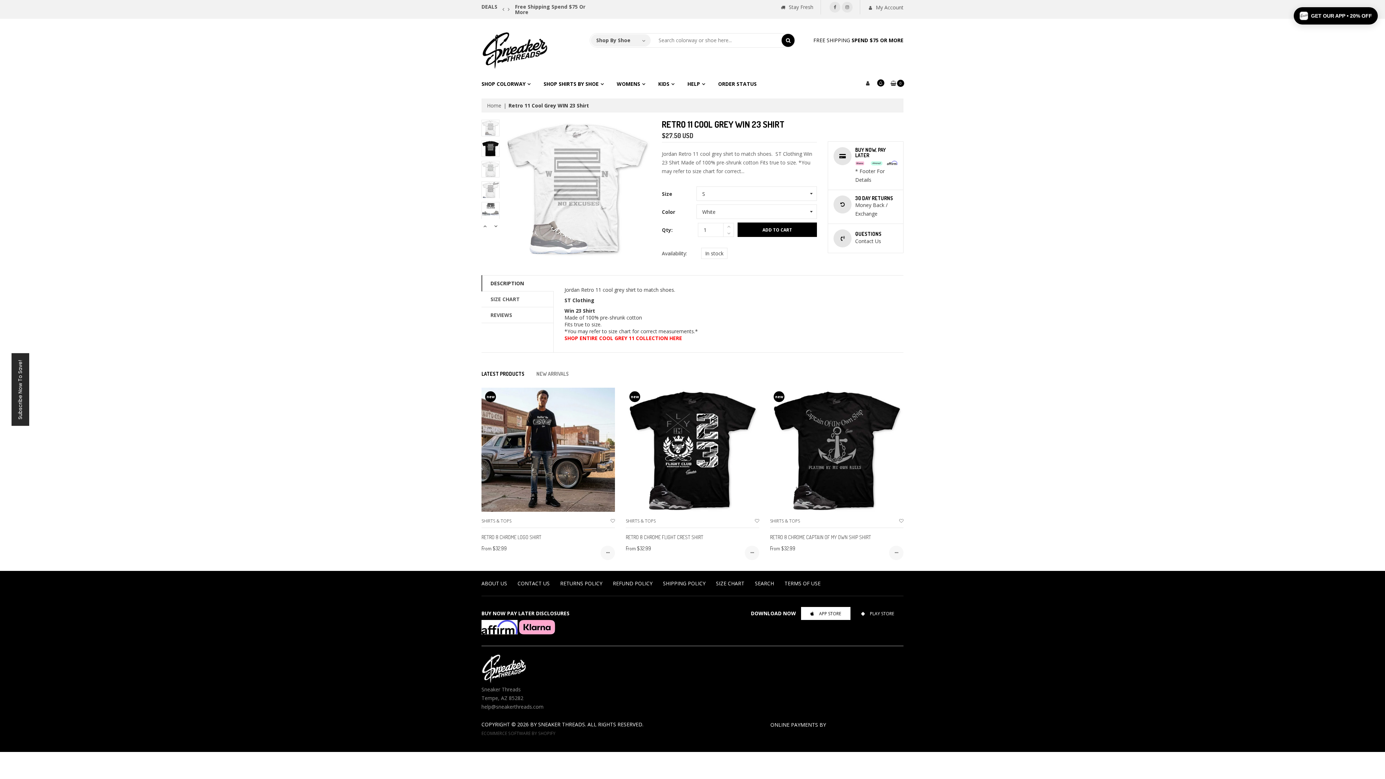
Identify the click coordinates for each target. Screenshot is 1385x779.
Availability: (674, 253)
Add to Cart (777, 230)
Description (507, 283)
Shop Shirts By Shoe (571, 83)
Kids (663, 83)
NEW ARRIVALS (552, 374)
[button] (1336, 16)
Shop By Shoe (613, 40)
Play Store (882, 614)
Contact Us (534, 583)
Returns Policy (581, 583)
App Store (830, 614)
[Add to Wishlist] (613, 521)
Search (764, 583)
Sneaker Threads (561, 724)
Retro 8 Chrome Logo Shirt (511, 537)
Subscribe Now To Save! (20, 389)
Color (668, 211)
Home (494, 105)
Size (667, 193)
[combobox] (716, 40)
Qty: (667, 229)
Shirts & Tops (496, 521)
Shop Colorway (504, 83)
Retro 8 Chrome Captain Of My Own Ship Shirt (820, 537)
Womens (628, 83)
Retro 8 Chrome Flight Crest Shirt (664, 537)
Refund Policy (632, 583)
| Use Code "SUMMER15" (566, 6)
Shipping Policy (684, 583)
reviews (501, 315)
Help (693, 83)
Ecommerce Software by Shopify (518, 733)
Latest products (503, 374)
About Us (494, 583)
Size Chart (505, 299)
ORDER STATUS (737, 83)
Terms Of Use (802, 583)
